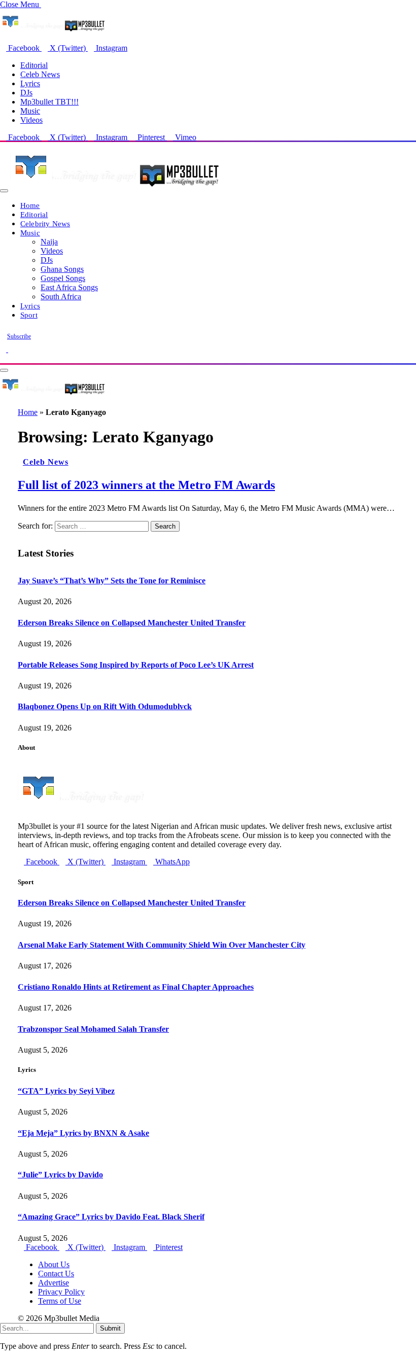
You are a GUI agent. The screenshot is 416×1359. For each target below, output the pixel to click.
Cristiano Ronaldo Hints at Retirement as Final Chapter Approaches (136, 987)
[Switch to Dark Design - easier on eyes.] (4, 349)
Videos (31, 120)
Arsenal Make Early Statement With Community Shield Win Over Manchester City (161, 944)
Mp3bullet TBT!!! (49, 101)
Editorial (34, 65)
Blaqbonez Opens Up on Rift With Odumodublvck (105, 706)
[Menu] (4, 190)
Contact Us (56, 1273)
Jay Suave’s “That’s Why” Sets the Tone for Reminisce (111, 580)
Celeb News (40, 74)
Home (30, 205)
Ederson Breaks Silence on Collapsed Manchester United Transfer (132, 622)
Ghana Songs (62, 269)
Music (30, 111)
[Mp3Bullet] (115, 188)
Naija (49, 241)
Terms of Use (59, 1301)
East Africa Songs (69, 287)
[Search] (3, 358)
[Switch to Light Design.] (11, 349)
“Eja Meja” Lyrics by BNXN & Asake (83, 1133)
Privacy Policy (61, 1291)
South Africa (61, 296)
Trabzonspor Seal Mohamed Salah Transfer (93, 1029)
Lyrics (30, 83)
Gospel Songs (63, 278)
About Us (54, 1264)
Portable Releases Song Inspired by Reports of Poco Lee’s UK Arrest (136, 664)
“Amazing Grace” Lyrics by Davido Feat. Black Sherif (111, 1216)
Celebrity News (45, 223)
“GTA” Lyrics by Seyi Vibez (66, 1091)
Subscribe (19, 336)
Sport (29, 314)
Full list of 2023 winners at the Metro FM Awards (146, 485)
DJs (26, 92)
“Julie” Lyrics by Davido (60, 1174)
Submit (110, 1328)
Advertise (53, 1282)
